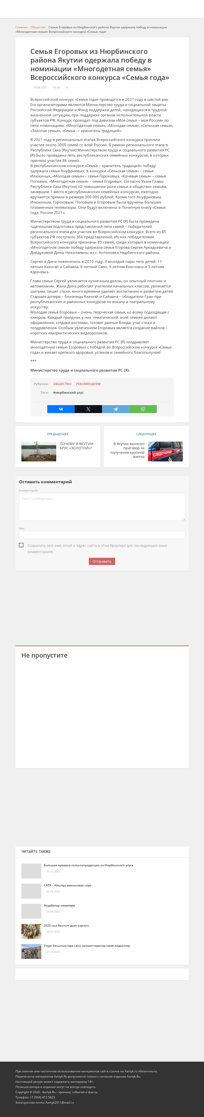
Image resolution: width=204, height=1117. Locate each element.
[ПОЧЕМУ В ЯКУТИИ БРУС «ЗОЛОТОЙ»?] (38, 451)
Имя (21, 528)
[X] (88, 409)
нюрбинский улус (69, 392)
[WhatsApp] (143, 409)
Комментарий (28, 490)
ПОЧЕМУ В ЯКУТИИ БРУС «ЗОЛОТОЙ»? (76, 446)
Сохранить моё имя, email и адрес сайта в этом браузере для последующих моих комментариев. (97, 546)
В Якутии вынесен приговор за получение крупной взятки (127, 450)
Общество (62, 384)
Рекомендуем (88, 384)
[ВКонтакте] (61, 409)
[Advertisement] (102, 607)
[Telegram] (115, 409)
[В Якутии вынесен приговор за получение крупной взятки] (165, 451)
